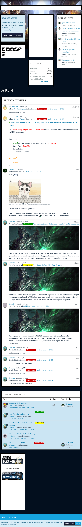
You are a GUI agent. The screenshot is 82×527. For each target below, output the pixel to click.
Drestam (65, 33)
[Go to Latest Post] (63, 405)
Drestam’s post (20, 109)
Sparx (11, 405)
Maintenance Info (15, 447)
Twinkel (64, 25)
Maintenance (39, 443)
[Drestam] (5, 240)
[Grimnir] (5, 323)
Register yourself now (11, 25)
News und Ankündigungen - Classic (22, 438)
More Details (69, 523)
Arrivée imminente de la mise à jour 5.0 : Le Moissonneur (56, 224)
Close (78, 523)
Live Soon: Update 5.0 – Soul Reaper (47, 265)
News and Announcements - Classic (21, 429)
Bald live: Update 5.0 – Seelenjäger (36, 306)
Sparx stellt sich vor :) (68, 23)
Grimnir (64, 54)
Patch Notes (40, 412)
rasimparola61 (46, 81)
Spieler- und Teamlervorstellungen (21, 407)
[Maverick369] (5, 109)
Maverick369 (13, 107)
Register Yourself (12, 35)
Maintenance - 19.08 (68, 60)
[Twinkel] (5, 193)
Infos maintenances (16, 418)
